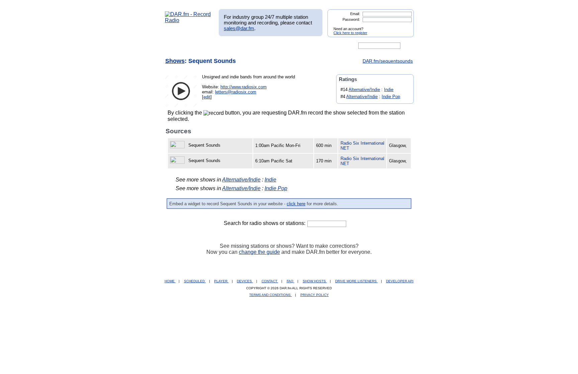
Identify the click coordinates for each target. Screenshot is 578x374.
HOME (170, 281)
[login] (403, 26)
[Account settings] (321, 46)
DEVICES (245, 281)
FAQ (290, 281)
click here (296, 203)
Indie (388, 89)
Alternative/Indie (364, 89)
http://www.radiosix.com (243, 86)
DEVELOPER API (399, 281)
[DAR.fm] (188, 20)
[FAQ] (294, 46)
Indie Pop (391, 96)
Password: (351, 19)
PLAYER (221, 281)
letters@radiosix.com (235, 91)
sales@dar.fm (239, 28)
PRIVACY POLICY (314, 295)
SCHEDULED (195, 281)
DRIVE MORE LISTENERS (356, 281)
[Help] (269, 46)
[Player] (241, 46)
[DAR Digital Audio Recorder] (176, 46)
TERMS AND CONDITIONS (270, 295)
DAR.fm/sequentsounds (388, 61)
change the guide (259, 252)
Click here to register (350, 33)
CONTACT (270, 281)
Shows (175, 61)
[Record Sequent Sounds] (178, 145)
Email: (355, 14)
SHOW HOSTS (315, 281)
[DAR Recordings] (209, 46)
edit (206, 96)
